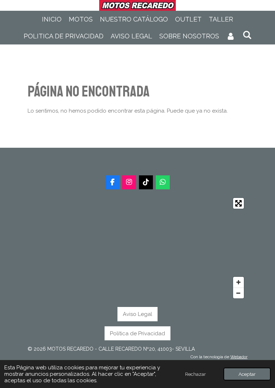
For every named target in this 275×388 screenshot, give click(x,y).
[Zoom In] (238, 282)
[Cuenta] (231, 36)
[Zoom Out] (238, 293)
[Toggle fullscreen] (238, 203)
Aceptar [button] (247, 374)
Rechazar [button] (195, 374)
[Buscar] (247, 35)
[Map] (137, 248)
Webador (238, 356)
